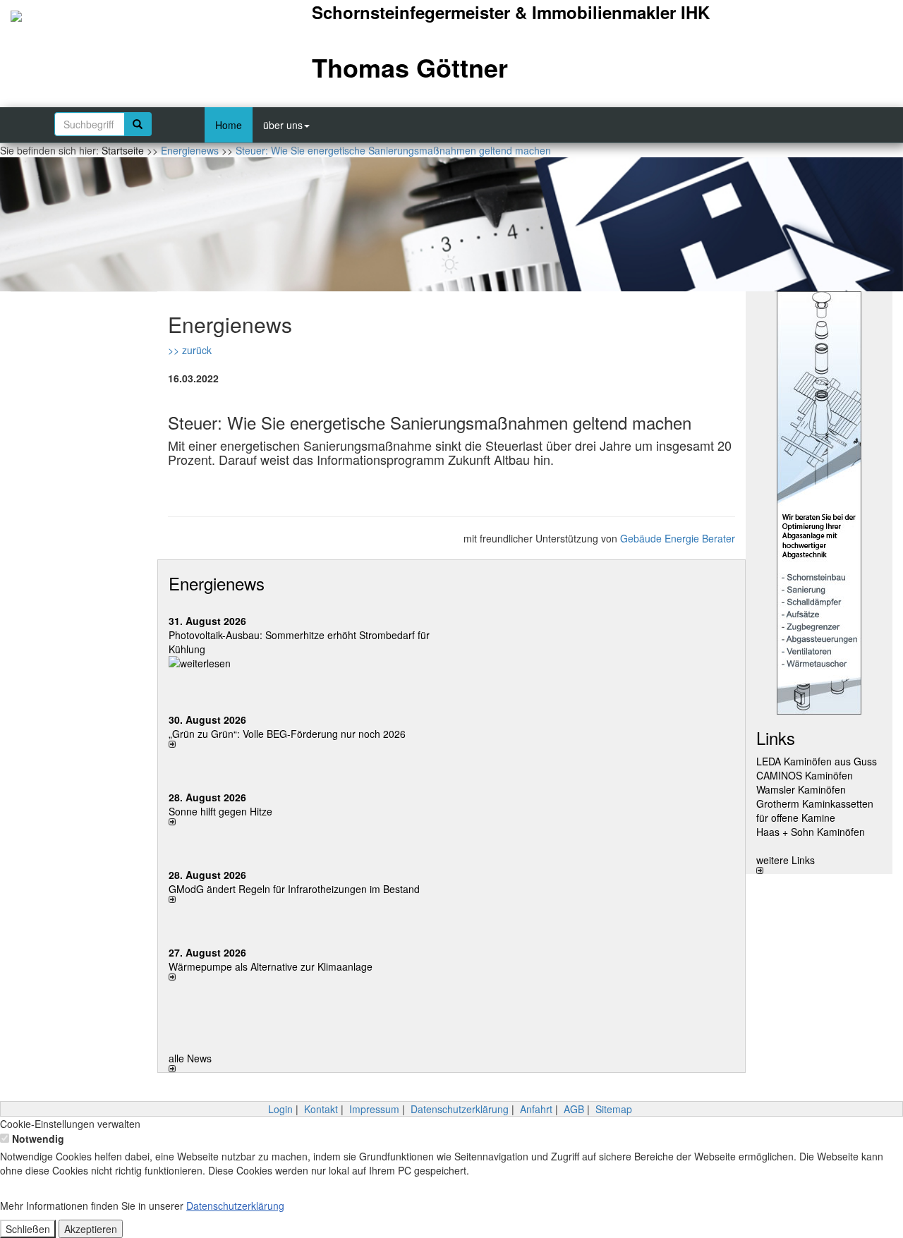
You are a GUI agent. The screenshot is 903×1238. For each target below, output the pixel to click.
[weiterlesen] (305, 663)
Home (228, 125)
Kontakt (321, 1109)
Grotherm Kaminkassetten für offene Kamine (814, 810)
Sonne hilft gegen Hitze (220, 811)
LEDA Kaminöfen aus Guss (816, 761)
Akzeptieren (90, 1229)
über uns (283, 125)
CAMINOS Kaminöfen (804, 775)
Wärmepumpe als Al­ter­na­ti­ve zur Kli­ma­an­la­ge (270, 966)
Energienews (217, 583)
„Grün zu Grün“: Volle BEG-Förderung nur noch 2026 (287, 734)
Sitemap (613, 1109)
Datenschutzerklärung (460, 1109)
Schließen (28, 1229)
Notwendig (36, 1138)
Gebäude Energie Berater (677, 538)
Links (775, 737)
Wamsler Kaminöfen (801, 789)
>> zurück (190, 350)
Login (280, 1109)
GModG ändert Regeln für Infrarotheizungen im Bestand (294, 889)
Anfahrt (536, 1109)
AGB (574, 1109)
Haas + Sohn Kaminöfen (810, 832)
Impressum (374, 1109)
